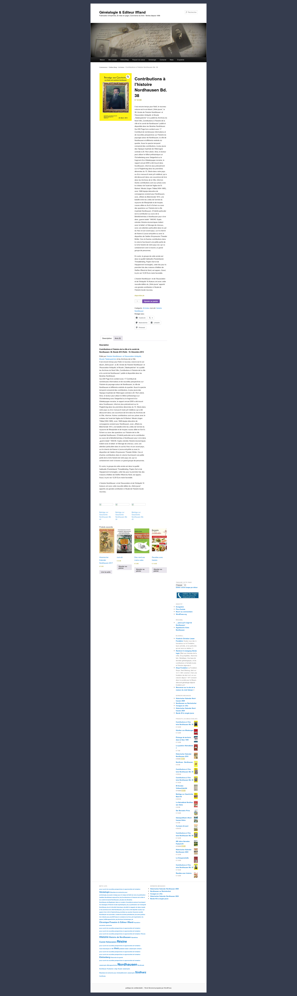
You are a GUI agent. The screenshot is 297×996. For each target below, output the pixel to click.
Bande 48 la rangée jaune (185, 713)
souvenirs (102, 925)
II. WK (112, 948)
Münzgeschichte (112, 965)
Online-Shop (113, 67)
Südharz (140, 972)
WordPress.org (181, 614)
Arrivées (121, 67)
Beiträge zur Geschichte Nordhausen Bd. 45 (138, 515)
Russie (120, 969)
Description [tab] (107, 338)
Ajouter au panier (151, 301)
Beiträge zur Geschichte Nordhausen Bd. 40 (105, 515)
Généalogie (104, 892)
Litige (116, 969)
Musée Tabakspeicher (107, 359)
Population (137, 922)
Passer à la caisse (138, 60)
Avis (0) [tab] (118, 338)
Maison (102, 60)
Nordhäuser (103, 969)
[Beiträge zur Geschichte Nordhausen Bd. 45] (138, 507)
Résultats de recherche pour (118, 892)
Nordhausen (127, 964)
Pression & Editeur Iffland (121, 922)
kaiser (127, 948)
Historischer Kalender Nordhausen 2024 (164, 896)
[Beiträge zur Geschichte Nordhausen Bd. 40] (106, 507)
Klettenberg (104, 957)
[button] (128, 77)
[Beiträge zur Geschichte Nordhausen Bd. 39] (122, 507)
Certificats (102, 976)
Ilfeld (116, 948)
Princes (143, 934)
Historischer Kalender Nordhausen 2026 (164, 889)
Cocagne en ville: (182, 706)
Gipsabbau (134, 937)
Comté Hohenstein (107, 941)
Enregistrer (180, 607)
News (172, 60)
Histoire (103, 937)
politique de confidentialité (134, 988)
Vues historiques (104, 948)
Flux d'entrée (180, 609)
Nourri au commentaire (184, 612)
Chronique (104, 922)
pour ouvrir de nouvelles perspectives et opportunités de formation (119, 889)
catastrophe (132, 948)
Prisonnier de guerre (117, 957)
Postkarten (110, 969)
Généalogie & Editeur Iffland (122, 12)
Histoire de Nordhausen (120, 937)
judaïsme (122, 948)
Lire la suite (105, 572)
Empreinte (180, 60)
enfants (139, 948)
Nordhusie (141, 965)
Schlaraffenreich (122, 973)
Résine (122, 941)
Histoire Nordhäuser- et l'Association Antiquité (124, 356)
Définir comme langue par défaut (186, 587)
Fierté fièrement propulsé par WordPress (157, 988)
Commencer (103, 67)
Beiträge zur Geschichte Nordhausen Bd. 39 (121, 515)
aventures (109, 925)
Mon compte (112, 60)
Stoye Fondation (182, 668)
